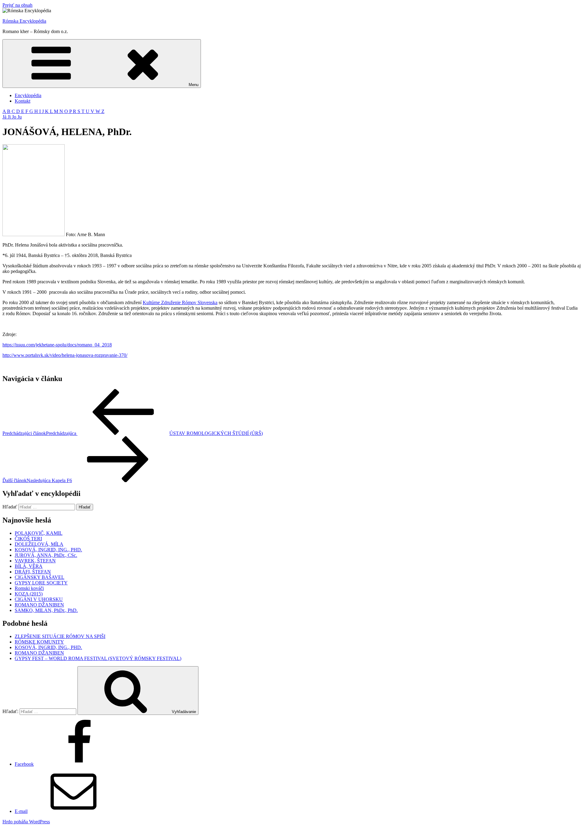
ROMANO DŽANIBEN (39, 604)
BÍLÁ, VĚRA (29, 566)
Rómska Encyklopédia (24, 21)
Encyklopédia (28, 95)
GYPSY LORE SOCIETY (41, 582)
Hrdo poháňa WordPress (26, 821)
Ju (19, 116)
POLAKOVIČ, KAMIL (38, 533)
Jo (14, 116)
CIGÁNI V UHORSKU (39, 599)
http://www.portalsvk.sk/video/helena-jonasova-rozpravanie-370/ (64, 355)
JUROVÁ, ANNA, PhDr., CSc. (46, 555)
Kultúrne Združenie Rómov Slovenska (180, 302)
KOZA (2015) (29, 593)
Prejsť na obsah (17, 5)
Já (5, 116)
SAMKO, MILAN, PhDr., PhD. (46, 610)
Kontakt (22, 101)
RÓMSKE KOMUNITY (39, 641)
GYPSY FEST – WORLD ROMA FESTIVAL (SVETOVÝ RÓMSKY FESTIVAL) (98, 658)
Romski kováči (29, 588)
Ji (10, 116)
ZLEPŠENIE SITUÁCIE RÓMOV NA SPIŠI (60, 636)
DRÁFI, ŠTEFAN (33, 571)
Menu (193, 84)
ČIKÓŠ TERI (28, 538)
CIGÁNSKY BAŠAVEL (39, 577)
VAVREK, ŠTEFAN (35, 560)
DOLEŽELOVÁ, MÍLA (39, 544)
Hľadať (9, 506)
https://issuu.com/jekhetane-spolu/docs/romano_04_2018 (57, 344)
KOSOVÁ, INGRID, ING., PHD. (48, 549)
